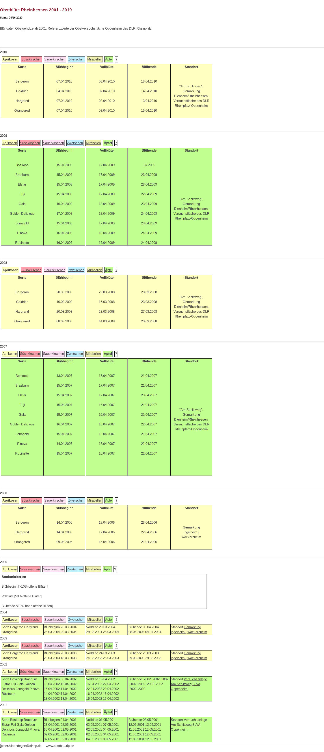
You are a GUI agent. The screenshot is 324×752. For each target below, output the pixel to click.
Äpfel (108, 59)
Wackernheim (197, 632)
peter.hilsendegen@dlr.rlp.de (21, 746)
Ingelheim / (178, 632)
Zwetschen (76, 59)
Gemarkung (192, 627)
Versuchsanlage (195, 679)
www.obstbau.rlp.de (60, 746)
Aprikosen (9, 143)
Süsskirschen (31, 59)
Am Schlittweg (181, 684)
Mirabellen (94, 59)
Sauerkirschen (54, 59)
